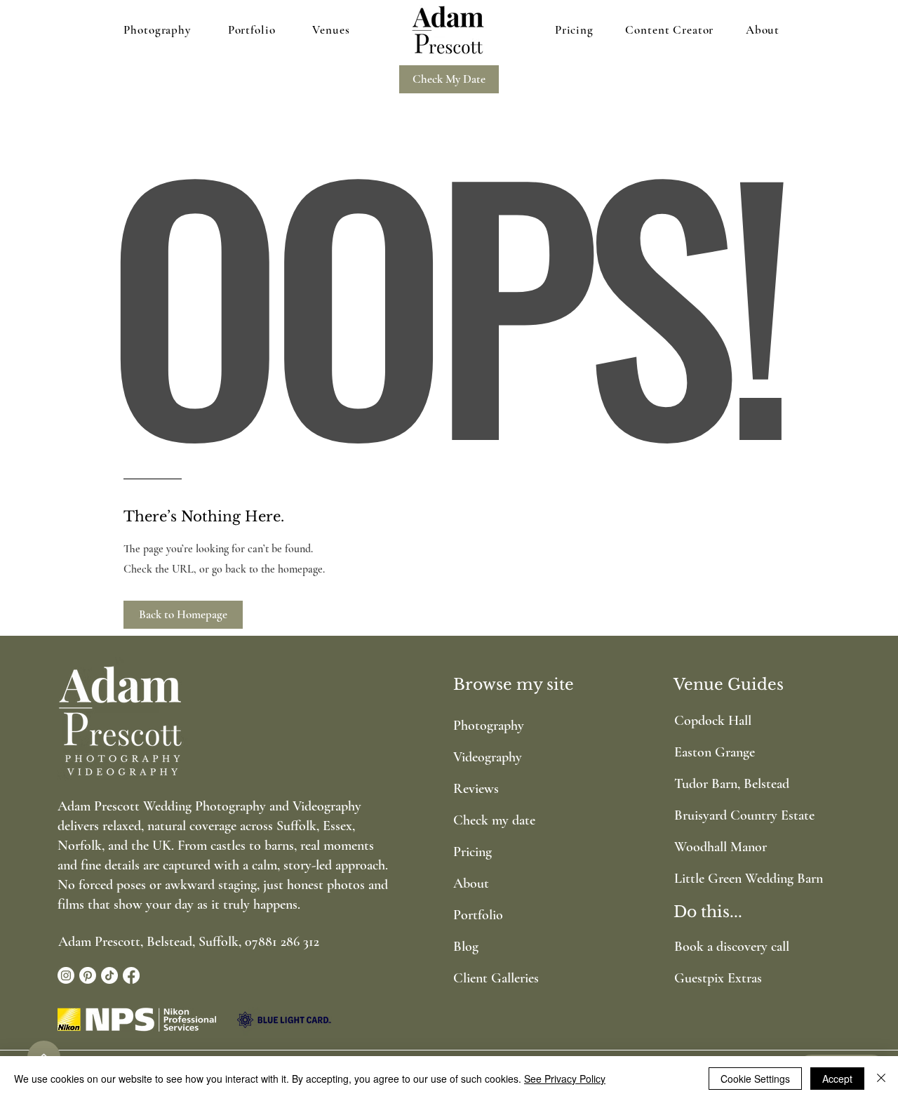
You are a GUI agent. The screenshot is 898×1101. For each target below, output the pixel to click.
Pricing (472, 851)
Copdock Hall (712, 720)
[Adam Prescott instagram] (66, 975)
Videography (487, 757)
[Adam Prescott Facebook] (131, 975)
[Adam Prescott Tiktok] (109, 975)
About (471, 883)
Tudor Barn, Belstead (731, 783)
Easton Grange (714, 752)
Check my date (494, 820)
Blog (465, 946)
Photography (488, 725)
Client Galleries (496, 978)
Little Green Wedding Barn (731, 878)
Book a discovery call (731, 946)
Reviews (476, 788)
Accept (837, 1079)
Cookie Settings (755, 1079)
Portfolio (478, 915)
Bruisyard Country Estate (731, 815)
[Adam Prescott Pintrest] (87, 975)
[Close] (881, 1078)
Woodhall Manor (720, 847)
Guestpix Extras (718, 978)
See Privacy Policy (564, 1079)
